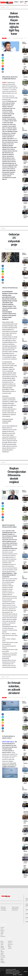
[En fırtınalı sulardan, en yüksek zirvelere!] (10, 705)
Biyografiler (10, 944)
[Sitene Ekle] (18, 902)
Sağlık (2, 933)
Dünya (7, 7)
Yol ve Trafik (2, 944)
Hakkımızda (3, 907)
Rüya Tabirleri (9, 946)
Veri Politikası (3, 910)
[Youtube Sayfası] (8, 902)
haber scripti (2, 972)
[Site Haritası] (16, 902)
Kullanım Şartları (15, 907)
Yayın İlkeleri (3, 908)
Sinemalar (3, 955)
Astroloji (9, 948)
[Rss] (13, 902)
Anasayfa (3, 7)
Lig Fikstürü (2, 951)
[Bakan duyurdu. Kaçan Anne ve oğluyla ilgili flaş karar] (10, 46)
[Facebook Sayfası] (1, 902)
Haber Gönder (15, 910)
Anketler (10, 942)
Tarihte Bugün (2, 954)
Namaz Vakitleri (2, 947)
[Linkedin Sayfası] (11, 902)
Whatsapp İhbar (15, 908)
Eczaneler (3, 949)
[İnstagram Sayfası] (6, 902)
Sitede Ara (10, 941)
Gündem (16, 2)
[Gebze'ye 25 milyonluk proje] (10, 257)
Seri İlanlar (3, 957)
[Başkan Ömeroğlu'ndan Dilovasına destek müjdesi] (10, 494)
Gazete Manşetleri (3, 962)
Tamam (20, 974)
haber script (2, 974)
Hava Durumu (2, 942)
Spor (2, 935)
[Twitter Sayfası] (4, 902)
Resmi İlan (3, 936)
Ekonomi (2, 930)
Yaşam (7, 676)
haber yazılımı (4, 971)
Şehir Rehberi (2, 959)
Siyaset (2, 932)
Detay (15, 974)
